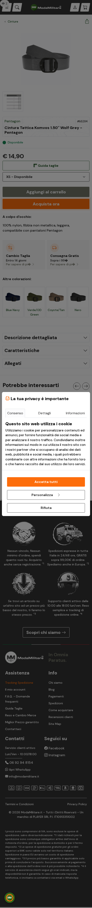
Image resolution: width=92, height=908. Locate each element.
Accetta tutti (46, 482)
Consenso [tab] (15, 413)
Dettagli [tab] (44, 413)
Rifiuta (46, 508)
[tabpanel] (46, 444)
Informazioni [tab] (75, 413)
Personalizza (42, 495)
